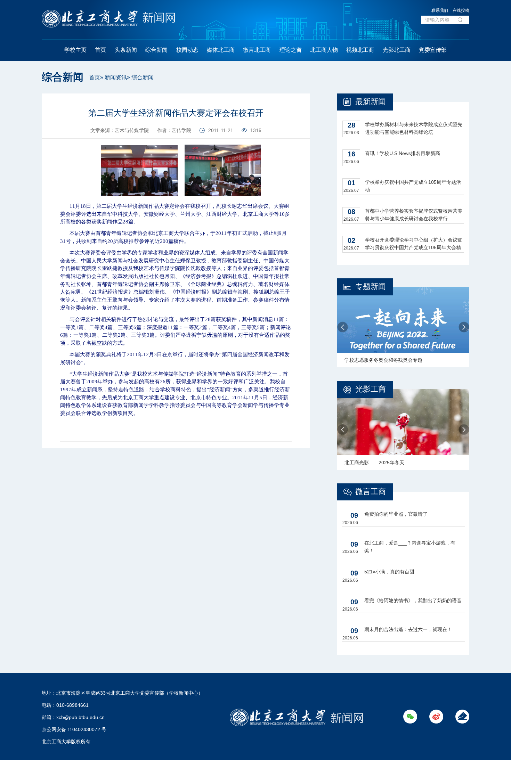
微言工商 (370, 491)
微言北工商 (257, 50)
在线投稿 (461, 10)
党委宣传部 (433, 50)
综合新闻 (156, 50)
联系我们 (439, 10)
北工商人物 (324, 50)
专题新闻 (370, 286)
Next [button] (464, 327)
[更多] (26, 132)
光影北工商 (397, 50)
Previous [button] (342, 327)
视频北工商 (360, 50)
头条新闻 (126, 50)
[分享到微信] (26, 101)
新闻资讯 (116, 77)
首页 (100, 50)
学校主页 (75, 50)
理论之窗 (290, 50)
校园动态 (187, 50)
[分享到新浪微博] (26, 117)
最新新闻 (370, 101)
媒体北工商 (221, 50)
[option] (403, 327)
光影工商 (370, 389)
